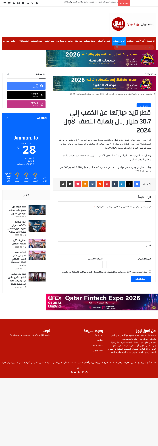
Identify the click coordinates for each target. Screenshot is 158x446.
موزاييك (78, 41)
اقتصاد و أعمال (104, 41)
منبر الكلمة (49, 41)
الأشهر (26, 195)
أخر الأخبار (140, 41)
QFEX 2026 (150, 74)
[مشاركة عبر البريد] (70, 184)
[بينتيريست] (107, 184)
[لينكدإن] (122, 184)
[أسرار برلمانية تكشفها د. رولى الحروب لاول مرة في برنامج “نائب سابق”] (37, 226)
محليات (130, 41)
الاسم (148, 245)
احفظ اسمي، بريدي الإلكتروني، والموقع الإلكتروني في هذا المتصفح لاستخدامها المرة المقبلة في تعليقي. (105, 272)
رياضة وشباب (90, 41)
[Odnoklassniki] (85, 184)
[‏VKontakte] (92, 184)
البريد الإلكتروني (144, 258)
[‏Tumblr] (115, 184)
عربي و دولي (119, 41)
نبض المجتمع (36, 41)
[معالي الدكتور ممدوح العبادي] (37, 243)
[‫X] (129, 184)
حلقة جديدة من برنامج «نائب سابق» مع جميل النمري (17, 210)
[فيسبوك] (137, 184)
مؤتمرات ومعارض (64, 41)
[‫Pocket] (78, 184)
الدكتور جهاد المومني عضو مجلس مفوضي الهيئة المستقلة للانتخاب (18, 259)
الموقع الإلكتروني (95, 258)
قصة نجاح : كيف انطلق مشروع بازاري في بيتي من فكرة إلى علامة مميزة (17, 279)
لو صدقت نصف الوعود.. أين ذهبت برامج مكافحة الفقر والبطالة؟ (91, 1)
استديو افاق (24, 41)
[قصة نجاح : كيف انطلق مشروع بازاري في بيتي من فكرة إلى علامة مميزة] (37, 276)
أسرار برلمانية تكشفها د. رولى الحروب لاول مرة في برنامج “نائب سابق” (17, 227)
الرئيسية (151, 41)
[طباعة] (63, 184)
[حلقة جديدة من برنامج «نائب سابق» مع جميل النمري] (37, 210)
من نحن (5, 41)
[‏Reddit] (100, 184)
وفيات (14, 41)
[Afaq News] (132, 24)
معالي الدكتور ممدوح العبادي (19, 242)
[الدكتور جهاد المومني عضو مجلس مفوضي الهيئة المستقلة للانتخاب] (37, 255)
